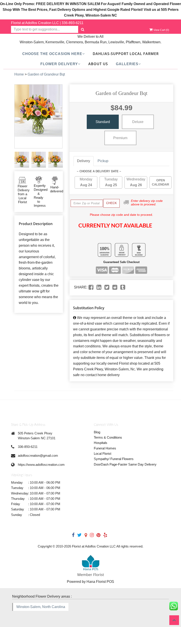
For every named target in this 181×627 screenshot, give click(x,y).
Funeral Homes (105, 448)
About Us (98, 63)
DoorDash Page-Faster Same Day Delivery (125, 464)
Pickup (103, 161)
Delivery (83, 161)
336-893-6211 (72, 23)
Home (19, 74)
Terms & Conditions (108, 437)
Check (111, 203)
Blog (97, 432)
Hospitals (100, 443)
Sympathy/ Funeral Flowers (114, 459)
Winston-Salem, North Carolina (40, 607)
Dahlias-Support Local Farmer (126, 53)
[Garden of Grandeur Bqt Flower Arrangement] (21, 160)
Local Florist (102, 453)
